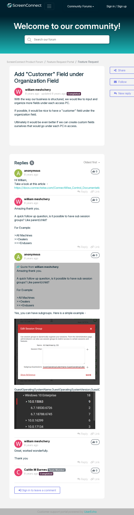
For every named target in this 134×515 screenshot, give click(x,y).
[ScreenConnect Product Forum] (24, 6)
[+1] (93, 171)
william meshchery (38, 89)
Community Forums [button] (79, 6)
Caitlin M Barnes (35, 469)
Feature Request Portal (60, 61)
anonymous (32, 170)
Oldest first (91, 162)
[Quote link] (18, 266)
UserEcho (90, 511)
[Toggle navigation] (49, 6)
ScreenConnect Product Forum (25, 61)
